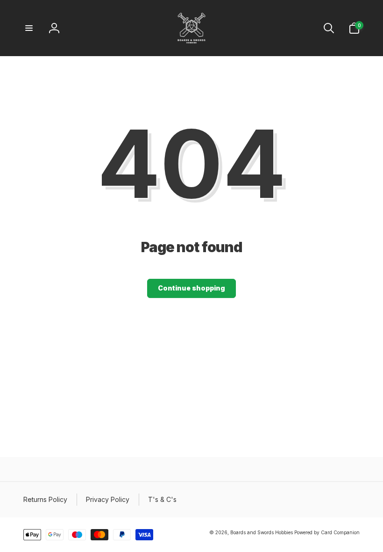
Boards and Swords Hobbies (261, 532)
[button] (29, 28)
